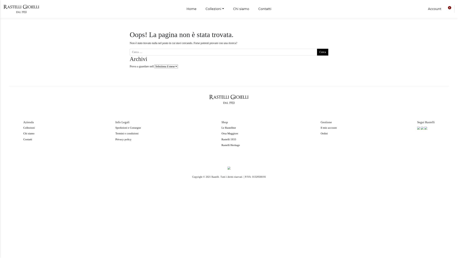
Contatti (264, 9)
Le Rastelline (228, 127)
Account (434, 9)
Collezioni (213, 9)
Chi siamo (241, 9)
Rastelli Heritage (230, 145)
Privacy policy (123, 139)
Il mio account (329, 127)
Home (191, 9)
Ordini (324, 133)
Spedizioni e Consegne (128, 127)
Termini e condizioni (126, 133)
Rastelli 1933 (228, 139)
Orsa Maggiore (229, 133)
